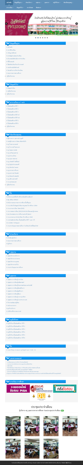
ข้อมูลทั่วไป (20, 7)
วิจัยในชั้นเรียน (10, 367)
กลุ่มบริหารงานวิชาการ (14, 256)
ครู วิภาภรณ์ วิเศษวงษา (14, 147)
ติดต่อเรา (38, 7)
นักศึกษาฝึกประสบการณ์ (14, 311)
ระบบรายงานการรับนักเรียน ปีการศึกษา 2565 (20, 217)
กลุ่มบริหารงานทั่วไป (13, 264)
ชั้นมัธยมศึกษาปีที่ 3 (13, 112)
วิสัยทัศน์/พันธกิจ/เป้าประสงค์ (16, 64)
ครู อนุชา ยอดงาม (12, 158)
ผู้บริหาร (10, 243)
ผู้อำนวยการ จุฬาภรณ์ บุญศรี (15, 138)
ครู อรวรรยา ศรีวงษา (13, 170)
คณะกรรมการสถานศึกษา (14, 73)
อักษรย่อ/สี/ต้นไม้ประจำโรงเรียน (16, 58)
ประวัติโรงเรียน (12, 50)
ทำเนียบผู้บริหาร (12, 238)
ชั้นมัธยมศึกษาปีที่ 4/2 (14, 117)
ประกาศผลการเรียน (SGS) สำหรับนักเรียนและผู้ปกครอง (23, 211)
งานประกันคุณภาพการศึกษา (15, 267)
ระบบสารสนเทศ (12, 182)
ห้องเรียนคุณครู (68, 2)
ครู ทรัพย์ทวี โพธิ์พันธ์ (13, 161)
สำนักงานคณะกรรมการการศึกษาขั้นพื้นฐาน (19, 202)
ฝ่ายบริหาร (29, 2)
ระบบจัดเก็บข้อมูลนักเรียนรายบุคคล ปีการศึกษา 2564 (22, 205)
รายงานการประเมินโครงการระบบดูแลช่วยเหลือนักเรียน (19, 364)
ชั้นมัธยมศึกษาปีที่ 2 (13, 109)
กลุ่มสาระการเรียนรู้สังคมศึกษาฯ (16, 288)
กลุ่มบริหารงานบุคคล (13, 261)
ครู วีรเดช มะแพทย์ (13, 144)
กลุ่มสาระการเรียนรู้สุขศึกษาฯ (15, 291)
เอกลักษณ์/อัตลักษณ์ (13, 67)
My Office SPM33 (13, 200)
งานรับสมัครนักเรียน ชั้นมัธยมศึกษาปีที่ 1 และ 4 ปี (21, 220)
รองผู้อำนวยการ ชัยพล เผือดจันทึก (17, 141)
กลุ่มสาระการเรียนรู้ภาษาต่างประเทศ (17, 300)
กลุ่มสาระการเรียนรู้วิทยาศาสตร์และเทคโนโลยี (20, 285)
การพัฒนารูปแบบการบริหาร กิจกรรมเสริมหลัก (17, 362)
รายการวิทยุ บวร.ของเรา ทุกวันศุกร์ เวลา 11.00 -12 (22, 350)
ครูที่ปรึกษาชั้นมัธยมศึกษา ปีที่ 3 (16, 329)
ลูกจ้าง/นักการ (11, 308)
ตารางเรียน (10, 7)
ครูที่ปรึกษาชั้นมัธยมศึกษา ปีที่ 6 (16, 338)
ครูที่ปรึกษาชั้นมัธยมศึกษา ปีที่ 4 (16, 332)
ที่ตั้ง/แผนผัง (11, 61)
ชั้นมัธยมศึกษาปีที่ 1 (13, 106)
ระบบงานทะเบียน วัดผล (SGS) (16, 208)
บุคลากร (46, 2)
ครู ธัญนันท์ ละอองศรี (13, 164)
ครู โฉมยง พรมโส (12, 150)
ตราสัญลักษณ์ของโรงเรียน (14, 56)
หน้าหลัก (9, 2)
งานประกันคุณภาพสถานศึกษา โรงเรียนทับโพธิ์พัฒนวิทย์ (23, 226)
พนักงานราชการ (12, 305)
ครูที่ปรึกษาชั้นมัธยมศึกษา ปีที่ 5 (16, 335)
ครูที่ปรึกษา (56, 2)
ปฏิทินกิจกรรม (11, 76)
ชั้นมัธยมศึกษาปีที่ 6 (13, 123)
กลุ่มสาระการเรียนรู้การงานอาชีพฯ (17, 297)
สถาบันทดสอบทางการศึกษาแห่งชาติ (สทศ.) (19, 214)
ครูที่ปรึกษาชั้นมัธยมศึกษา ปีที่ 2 (16, 326)
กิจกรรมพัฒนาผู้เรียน (13, 302)
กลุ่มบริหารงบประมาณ (14, 258)
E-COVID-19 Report (13, 223)
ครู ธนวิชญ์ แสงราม (13, 153)
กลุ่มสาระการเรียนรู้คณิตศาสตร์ (16, 282)
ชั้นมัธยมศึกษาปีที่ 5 (13, 120)
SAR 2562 (9, 366)
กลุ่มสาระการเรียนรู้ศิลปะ (14, 294)
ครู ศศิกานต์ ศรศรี (12, 179)
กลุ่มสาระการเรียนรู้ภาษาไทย (15, 279)
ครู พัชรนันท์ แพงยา (13, 167)
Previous (6, 23)
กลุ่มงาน (38, 2)
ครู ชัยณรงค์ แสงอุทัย (13, 176)
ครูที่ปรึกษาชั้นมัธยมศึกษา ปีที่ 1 (16, 323)
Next (76, 23)
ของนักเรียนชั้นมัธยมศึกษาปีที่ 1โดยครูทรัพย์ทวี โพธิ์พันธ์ (19, 369)
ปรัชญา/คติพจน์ (12, 53)
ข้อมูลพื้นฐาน (18, 2)
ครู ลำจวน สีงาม (12, 156)
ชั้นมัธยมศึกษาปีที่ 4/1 (14, 115)
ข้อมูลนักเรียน (11, 88)
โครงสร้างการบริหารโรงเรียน (15, 70)
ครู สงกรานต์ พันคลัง (13, 173)
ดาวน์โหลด (30, 7)
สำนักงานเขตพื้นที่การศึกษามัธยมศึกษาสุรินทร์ (20, 197)
